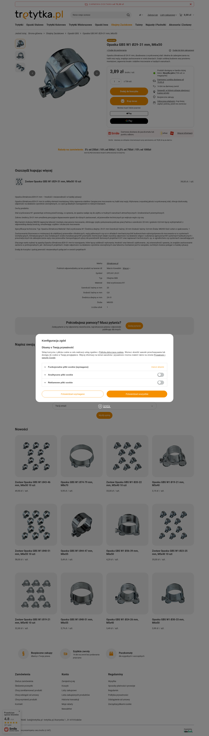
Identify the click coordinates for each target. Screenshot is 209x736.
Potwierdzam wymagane (73, 394)
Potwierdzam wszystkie (137, 394)
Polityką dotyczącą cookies (111, 352)
